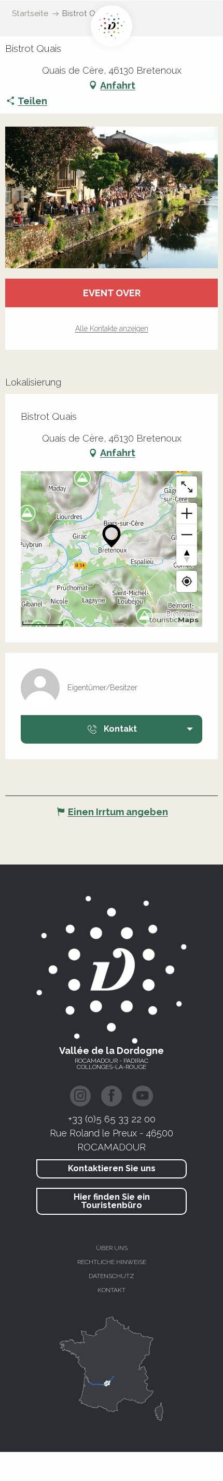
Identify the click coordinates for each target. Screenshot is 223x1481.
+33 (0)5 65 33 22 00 (112, 1119)
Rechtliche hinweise (111, 1262)
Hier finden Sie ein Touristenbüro (112, 1201)
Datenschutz (111, 1276)
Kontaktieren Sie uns (112, 1168)
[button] (111, 197)
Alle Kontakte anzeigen (111, 328)
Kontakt (111, 1290)
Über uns (112, 1248)
